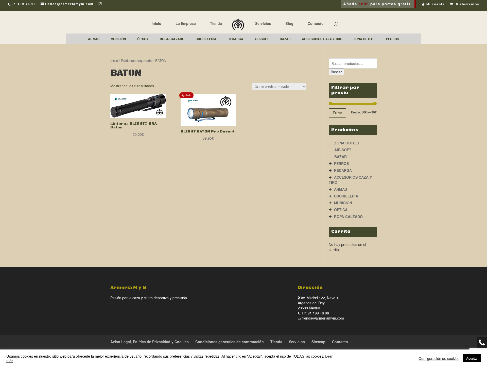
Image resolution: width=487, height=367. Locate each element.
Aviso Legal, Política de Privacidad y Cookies (149, 341)
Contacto (316, 23)
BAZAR (340, 156)
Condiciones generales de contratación (229, 341)
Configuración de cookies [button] (439, 358)
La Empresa (186, 23)
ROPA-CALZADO (348, 216)
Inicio (156, 23)
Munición (343, 202)
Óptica (340, 209)
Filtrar (337, 112)
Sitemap (318, 341)
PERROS (341, 163)
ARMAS (340, 189)
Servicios (263, 23)
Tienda (216, 23)
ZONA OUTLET (347, 142)
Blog (289, 23)
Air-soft (342, 149)
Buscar (336, 71)
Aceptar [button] (472, 358)
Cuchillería (346, 195)
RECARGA (343, 170)
